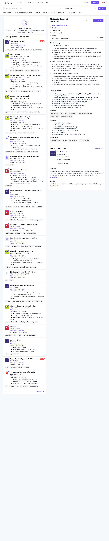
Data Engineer (15, 54)
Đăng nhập (86, 2)
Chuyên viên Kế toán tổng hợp (20, 117)
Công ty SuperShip (15, 171)
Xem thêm (39, 391)
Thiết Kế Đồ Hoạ (84, 140)
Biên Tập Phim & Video (70, 140)
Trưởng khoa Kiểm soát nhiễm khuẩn (22, 372)
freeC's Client (14, 43)
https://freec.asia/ (64, 159)
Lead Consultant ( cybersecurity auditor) (23, 238)
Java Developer (15, 340)
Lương (36, 12)
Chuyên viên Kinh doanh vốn (20, 96)
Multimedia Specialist (17, 41)
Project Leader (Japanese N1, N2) (21, 359)
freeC (59, 152)
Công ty (48, 2)
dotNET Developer (16, 211)
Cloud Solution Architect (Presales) (22, 285)
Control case (13, 240)
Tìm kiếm (101, 8)
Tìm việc (19, 2)
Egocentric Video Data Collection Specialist (24, 156)
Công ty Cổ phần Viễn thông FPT (19, 274)
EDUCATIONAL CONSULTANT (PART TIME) (24, 225)
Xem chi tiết (97, 148)
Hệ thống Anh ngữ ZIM (16, 213)
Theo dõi (64, 152)
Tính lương (40, 2)
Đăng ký (95, 2)
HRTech (60, 163)
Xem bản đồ (54, 186)
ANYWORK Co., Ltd (15, 139)
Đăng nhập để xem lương (17, 45)
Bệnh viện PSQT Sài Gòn (17, 374)
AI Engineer (14, 327)
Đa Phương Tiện (56, 140)
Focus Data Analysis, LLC (17, 158)
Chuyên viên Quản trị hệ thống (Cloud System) (25, 75)
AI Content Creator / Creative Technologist (24, 138)
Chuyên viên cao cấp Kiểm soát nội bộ (23, 306)
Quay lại (9, 391)
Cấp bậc (59, 12)
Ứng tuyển (98, 20)
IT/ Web (66, 163)
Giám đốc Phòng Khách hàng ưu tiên (22, 251)
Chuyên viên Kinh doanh (18, 170)
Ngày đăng (6, 12)
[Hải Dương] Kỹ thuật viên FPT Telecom (23, 272)
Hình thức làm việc (48, 12)
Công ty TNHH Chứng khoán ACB (19, 56)
